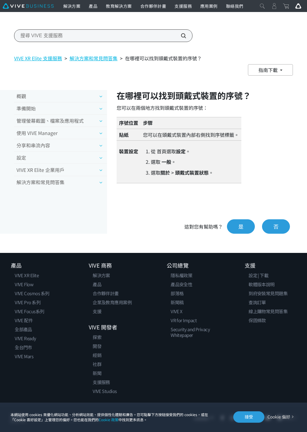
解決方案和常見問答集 (94, 58)
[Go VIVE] (298, 6)
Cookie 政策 (108, 419)
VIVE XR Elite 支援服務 (38, 58)
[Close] (262, 6)
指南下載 (268, 70)
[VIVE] (28, 6)
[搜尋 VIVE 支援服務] (180, 36)
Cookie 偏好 (278, 417)
